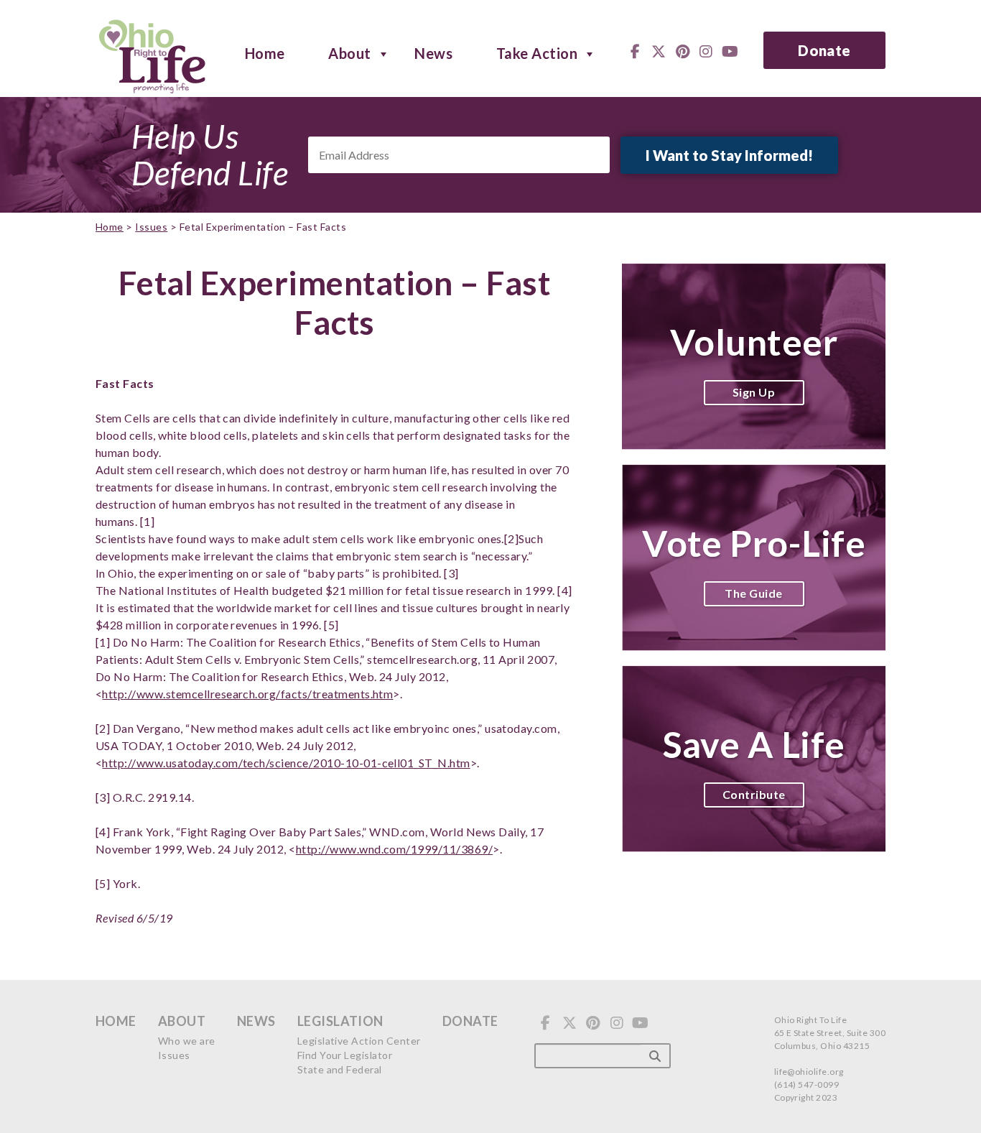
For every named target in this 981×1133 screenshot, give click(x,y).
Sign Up (754, 392)
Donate (824, 50)
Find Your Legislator (345, 1055)
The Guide (753, 593)
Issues (151, 227)
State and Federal (339, 1069)
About (349, 52)
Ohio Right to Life (152, 53)
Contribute (754, 794)
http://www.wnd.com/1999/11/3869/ (394, 849)
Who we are (186, 1041)
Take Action (536, 52)
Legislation (340, 1021)
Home (265, 52)
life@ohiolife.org (809, 1071)
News (433, 52)
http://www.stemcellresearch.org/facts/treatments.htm (247, 693)
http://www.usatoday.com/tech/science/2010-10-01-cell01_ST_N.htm (286, 762)
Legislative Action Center (359, 1041)
